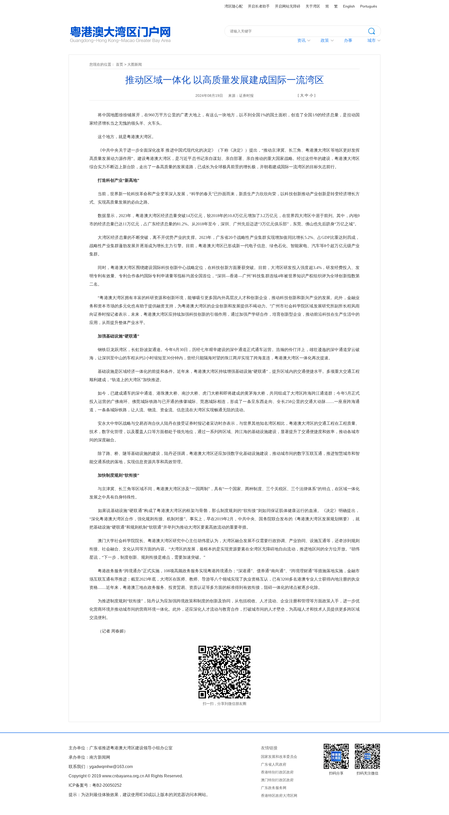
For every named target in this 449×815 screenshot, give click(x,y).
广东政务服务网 (273, 788)
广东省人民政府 (273, 764)
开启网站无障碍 (287, 6)
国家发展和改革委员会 (279, 757)
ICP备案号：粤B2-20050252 (95, 785)
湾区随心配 (233, 6)
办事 (348, 40)
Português (368, 6)
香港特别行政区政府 (277, 772)
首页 (119, 64)
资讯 (301, 40)
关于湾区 (313, 6)
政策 (325, 40)
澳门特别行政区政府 (277, 780)
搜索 (374, 31)
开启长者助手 (259, 6)
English (349, 6)
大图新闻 (134, 64)
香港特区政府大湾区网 (279, 795)
